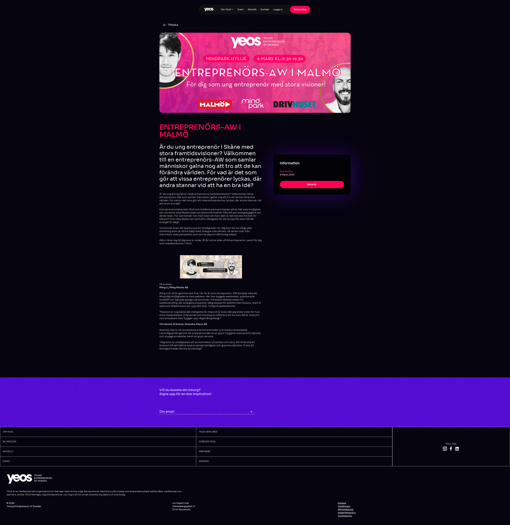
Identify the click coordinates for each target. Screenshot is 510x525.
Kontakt (265, 9)
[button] (227, 9)
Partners (204, 451)
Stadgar (342, 503)
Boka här (312, 184)
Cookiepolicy (345, 515)
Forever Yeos (207, 441)
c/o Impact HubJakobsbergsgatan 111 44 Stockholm (183, 506)
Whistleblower (345, 509)
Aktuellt (252, 9)
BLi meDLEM (9, 441)
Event (240, 9)
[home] (208, 9)
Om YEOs (8, 431)
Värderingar (344, 506)
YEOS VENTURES (208, 431)
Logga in (278, 9)
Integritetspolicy (347, 512)
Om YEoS (226, 9)
